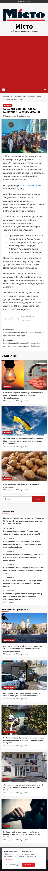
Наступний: (23, 343)
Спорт (6, 779)
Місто (24, 26)
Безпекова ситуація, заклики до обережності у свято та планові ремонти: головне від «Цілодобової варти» (23, 395)
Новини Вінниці (9, 640)
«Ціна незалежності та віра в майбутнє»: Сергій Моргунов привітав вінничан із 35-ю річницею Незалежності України (23, 441)
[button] (4, 89)
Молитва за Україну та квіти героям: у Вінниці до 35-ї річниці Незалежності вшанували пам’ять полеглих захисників (23, 521)
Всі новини (7, 106)
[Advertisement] (24, 61)
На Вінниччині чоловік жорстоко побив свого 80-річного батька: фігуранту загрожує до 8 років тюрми (24, 570)
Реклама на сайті (24, 2)
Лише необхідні (12, 865)
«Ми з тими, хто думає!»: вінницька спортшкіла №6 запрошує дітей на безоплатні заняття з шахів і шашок (23, 557)
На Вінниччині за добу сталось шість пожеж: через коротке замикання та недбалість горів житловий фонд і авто (22, 544)
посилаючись (32, 185)
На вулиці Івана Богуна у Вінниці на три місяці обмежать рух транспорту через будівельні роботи (22, 583)
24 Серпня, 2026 (23, 401)
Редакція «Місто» (10, 116)
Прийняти (28, 865)
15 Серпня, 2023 (24, 116)
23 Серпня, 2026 (23, 490)
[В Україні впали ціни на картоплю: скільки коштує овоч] (24, 466)
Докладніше (9, 859)
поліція (6, 826)
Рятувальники (9, 732)
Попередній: (23, 332)
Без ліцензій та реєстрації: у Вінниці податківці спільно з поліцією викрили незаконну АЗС (23, 532)
